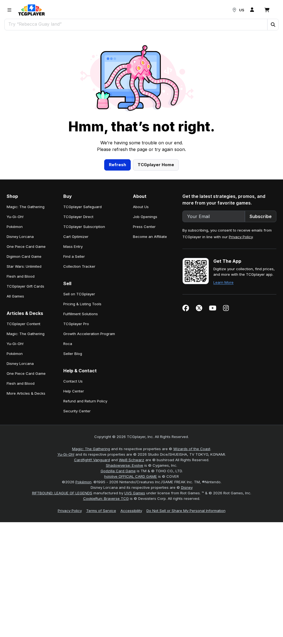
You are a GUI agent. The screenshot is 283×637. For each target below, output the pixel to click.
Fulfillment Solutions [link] (80, 314)
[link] (31, 9)
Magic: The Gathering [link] (25, 207)
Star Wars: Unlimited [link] (24, 266)
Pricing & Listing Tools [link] (82, 304)
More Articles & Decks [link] (26, 393)
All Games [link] (15, 296)
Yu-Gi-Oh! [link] (15, 216)
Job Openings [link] (145, 216)
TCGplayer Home (156, 164)
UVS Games (134, 493)
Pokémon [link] (15, 226)
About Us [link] (141, 207)
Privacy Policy (241, 237)
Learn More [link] (223, 282)
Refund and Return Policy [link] (85, 401)
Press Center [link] (144, 226)
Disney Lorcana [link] (20, 236)
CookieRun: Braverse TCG (106, 498)
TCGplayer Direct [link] (78, 216)
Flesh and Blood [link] (21, 276)
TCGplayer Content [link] (23, 324)
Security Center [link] (77, 411)
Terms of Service (101, 510)
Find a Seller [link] (74, 256)
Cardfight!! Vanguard (92, 460)
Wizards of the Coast (191, 449)
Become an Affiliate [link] (150, 236)
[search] (136, 24)
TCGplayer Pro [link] (76, 324)
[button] (272, 24)
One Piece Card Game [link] (26, 246)
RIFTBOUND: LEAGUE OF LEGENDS (62, 493)
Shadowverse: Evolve (124, 465)
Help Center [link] (73, 391)
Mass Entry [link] (73, 246)
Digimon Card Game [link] (24, 256)
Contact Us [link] (73, 381)
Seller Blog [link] (72, 353)
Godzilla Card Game (118, 471)
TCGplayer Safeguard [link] (82, 207)
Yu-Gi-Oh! (65, 454)
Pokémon (83, 482)
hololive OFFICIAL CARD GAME (130, 476)
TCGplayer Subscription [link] (84, 226)
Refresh (117, 164)
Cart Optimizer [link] (75, 236)
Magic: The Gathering (91, 449)
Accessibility (131, 510)
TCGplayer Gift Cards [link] (25, 286)
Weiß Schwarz (131, 460)
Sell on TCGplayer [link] (79, 294)
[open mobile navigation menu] (9, 10)
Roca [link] (67, 343)
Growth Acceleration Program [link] (89, 333)
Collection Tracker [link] (79, 266)
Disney (187, 487)
